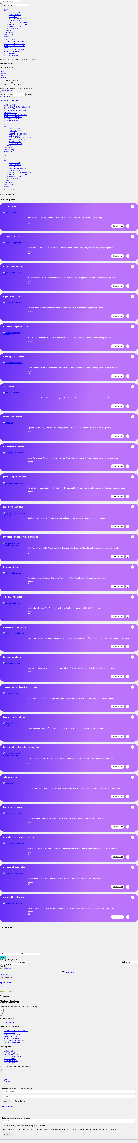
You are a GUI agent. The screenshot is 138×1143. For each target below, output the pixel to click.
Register (7, 1134)
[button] (0, 69)
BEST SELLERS (15, 26)
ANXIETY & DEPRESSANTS (20, 22)
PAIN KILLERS (14, 13)
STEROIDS (13, 17)
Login (6, 1101)
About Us (7, 30)
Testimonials (8, 32)
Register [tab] (7, 1081)
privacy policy (114, 1129)
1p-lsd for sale (6, 982)
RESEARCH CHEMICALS (18, 19)
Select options (118, 226)
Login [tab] (6, 1079)
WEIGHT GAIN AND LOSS (14, 44)
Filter (2, 957)
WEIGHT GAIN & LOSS (18, 24)
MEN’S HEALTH (15, 15)
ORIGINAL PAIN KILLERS (14, 46)
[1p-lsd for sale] (5, 968)
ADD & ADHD (14, 21)
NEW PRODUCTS (15, 28)
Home (6, 9)
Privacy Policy (9, 34)
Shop (6, 11)
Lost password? (7, 1106)
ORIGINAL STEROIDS (13, 51)
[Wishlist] (127, 226)
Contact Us (8, 36)
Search (2, 94)
